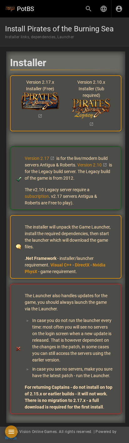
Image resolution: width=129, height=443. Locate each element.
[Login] (118, 8)
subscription (37, 196)
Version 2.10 (89, 164)
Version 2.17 (37, 158)
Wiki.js (11, 438)
